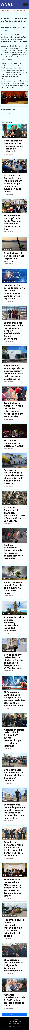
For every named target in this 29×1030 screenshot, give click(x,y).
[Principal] (25, 4)
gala (10, 113)
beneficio (4, 113)
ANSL (7, 4)
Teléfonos (18, 1023)
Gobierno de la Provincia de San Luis (14, 1020)
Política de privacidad (14, 1026)
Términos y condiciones (14, 1025)
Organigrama (12, 1023)
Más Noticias (14, 1014)
